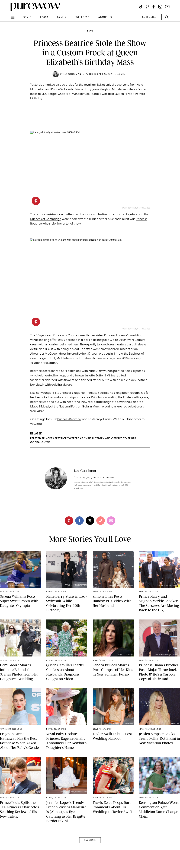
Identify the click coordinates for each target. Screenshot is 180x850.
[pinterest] (6, 46)
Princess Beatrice (97, 392)
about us (105, 17)
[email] (6, 84)
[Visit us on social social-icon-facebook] (153, 6)
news (90, 31)
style (27, 17)
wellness (82, 17)
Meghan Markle (111, 89)
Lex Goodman (72, 74)
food (44, 17)
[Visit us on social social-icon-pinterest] (147, 6)
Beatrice (36, 371)
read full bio (79, 488)
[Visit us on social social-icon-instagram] (160, 6)
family (62, 17)
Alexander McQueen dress (48, 353)
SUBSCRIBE (149, 17)
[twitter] (6, 65)
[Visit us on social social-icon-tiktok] (141, 6)
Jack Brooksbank (45, 362)
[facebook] (6, 55)
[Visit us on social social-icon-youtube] (167, 6)
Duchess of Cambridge (45, 219)
